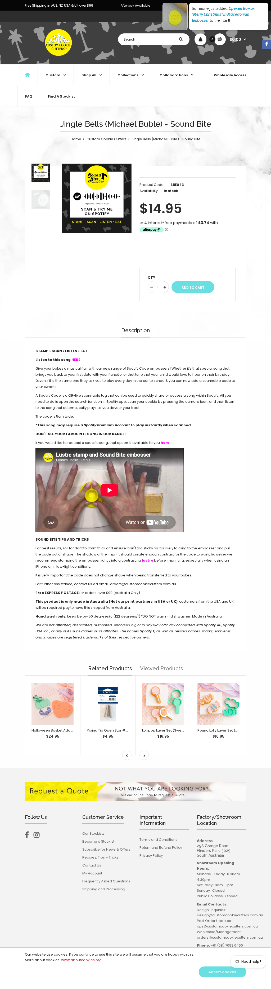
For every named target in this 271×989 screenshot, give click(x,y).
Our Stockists (93, 833)
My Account (92, 873)
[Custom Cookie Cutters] (59, 58)
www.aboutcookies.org (81, 959)
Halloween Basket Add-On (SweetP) (62, 730)
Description (135, 330)
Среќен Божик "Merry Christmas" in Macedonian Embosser (223, 14)
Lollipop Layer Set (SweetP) (165, 730)
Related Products (110, 668)
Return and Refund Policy (160, 847)
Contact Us (91, 865)
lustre (147, 560)
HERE (75, 359)
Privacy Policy (151, 855)
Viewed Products (161, 668)
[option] (97, 198)
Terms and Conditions (158, 839)
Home (76, 139)
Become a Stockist (98, 841)
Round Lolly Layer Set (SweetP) (223, 730)
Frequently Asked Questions (106, 881)
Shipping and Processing (103, 889)
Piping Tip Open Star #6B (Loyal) (114, 730)
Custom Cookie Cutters (107, 139)
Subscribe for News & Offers (106, 849)
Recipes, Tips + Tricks (100, 857)
